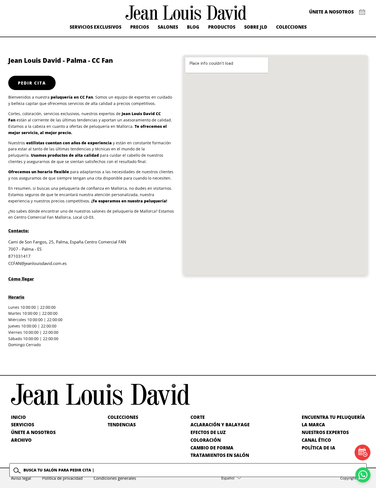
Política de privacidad (62, 478)
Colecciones (291, 27)
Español (227, 478)
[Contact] (362, 12)
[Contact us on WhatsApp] (362, 474)
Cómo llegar (21, 278)
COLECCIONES (123, 417)
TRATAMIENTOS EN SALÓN (219, 455)
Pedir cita (32, 83)
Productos (221, 27)
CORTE (197, 417)
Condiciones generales (115, 478)
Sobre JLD (255, 27)
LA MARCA (313, 425)
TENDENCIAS (122, 425)
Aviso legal (21, 478)
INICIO (18, 417)
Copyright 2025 (352, 478)
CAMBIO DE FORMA (211, 448)
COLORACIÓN (205, 440)
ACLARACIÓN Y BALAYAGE (220, 425)
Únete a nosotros (331, 12)
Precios (139, 27)
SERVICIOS (22, 425)
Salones (168, 27)
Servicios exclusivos (95, 27)
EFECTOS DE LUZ (208, 432)
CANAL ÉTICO (316, 440)
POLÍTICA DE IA (318, 448)
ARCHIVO (21, 440)
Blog (193, 27)
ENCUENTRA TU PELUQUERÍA (333, 417)
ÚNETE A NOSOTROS (33, 432)
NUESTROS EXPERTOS (325, 432)
